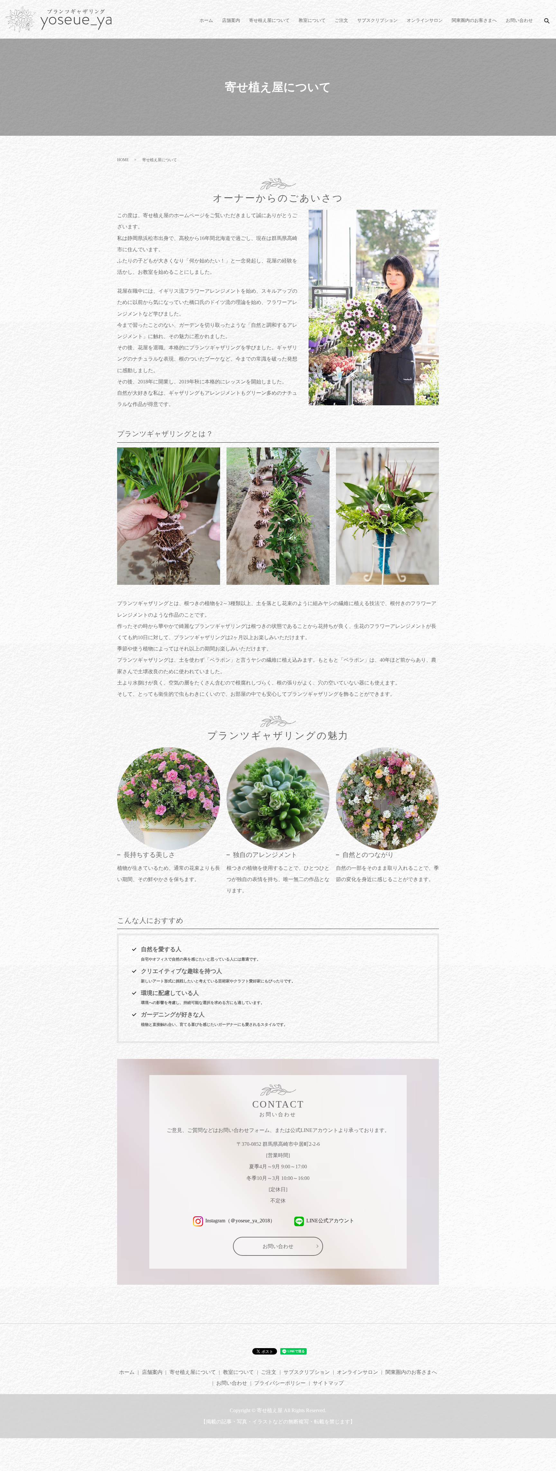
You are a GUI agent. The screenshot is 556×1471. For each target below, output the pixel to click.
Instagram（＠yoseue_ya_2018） (240, 1220)
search (546, 20)
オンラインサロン (425, 20)
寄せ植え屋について (269, 20)
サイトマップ (328, 1383)
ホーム (206, 20)
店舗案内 (231, 20)
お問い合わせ (519, 20)
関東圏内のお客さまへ (474, 20)
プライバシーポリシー (280, 1383)
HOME (123, 160)
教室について (312, 20)
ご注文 (341, 20)
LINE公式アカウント (330, 1220)
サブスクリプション (377, 20)
